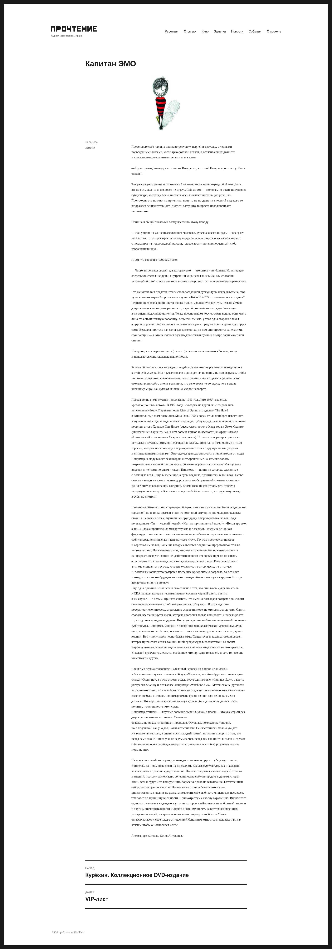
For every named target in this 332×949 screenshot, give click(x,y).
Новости (237, 31)
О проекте (274, 31)
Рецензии (171, 31)
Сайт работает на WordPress (69, 932)
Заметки (220, 31)
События (255, 31)
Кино (205, 31)
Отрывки (190, 31)
